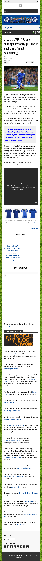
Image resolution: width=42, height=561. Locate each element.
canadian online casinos (16, 425)
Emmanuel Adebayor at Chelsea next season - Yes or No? (12, 257)
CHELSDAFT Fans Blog (21, 556)
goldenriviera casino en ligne (13, 440)
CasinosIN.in (8, 326)
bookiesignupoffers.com (12, 411)
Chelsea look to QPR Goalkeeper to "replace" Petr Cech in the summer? (12, 248)
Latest (7, 32)
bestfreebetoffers (16, 487)
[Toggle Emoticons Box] (5, 275)
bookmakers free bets (24, 468)
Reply (6, 57)
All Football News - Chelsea (28, 493)
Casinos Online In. (15, 354)
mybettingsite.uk (21, 524)
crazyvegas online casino (12, 457)
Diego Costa (8, 58)
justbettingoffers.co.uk (11, 369)
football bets (28, 501)
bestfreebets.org (9, 402)
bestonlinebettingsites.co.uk (13, 476)
